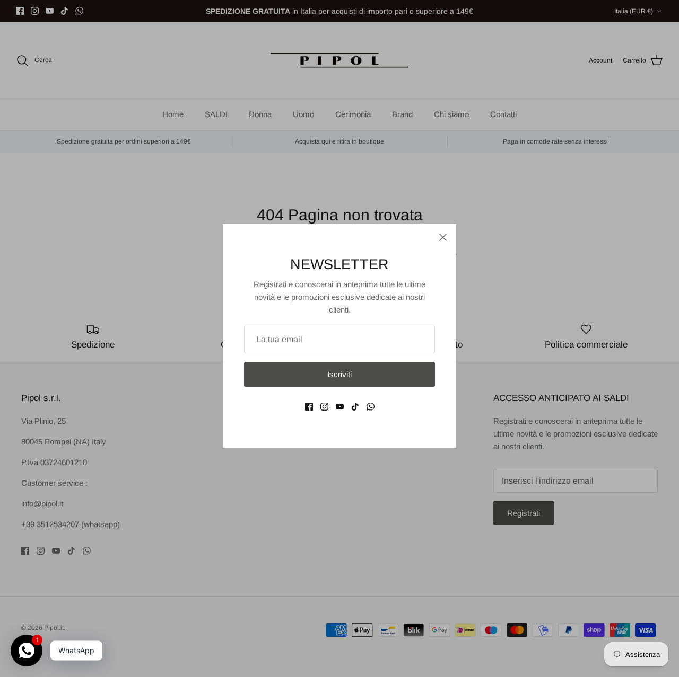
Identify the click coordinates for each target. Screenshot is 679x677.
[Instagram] (324, 407)
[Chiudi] (443, 237)
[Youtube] (340, 407)
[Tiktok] (355, 407)
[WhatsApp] (371, 407)
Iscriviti (339, 374)
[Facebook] (309, 407)
